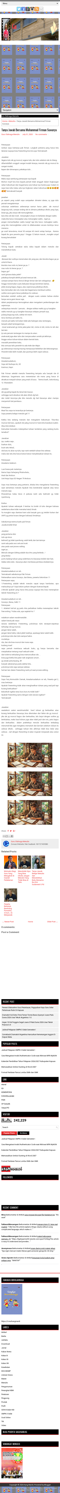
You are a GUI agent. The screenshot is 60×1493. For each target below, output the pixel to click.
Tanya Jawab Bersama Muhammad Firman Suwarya (29, 129)
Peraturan (5, 1394)
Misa (3, 1215)
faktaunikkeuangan (9, 1224)
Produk (4, 1402)
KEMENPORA (6, 1092)
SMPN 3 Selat (6, 1414)
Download (5, 1344)
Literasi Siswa (7, 1375)
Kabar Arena (6, 1352)
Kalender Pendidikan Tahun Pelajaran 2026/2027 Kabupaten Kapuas (28, 1061)
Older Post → (52, 922)
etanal (3, 1084)
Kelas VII (4, 1359)
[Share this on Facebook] (8, 831)
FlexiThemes (15, 1488)
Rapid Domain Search (35, 1490)
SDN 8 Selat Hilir (7, 1410)
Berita (3, 1336)
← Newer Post (8, 922)
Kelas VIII (5, 1363)
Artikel (4, 1332)
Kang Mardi (28, 1485)
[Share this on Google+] (14, 831)
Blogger (47, 1485)
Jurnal (3, 1348)
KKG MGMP (6, 1371)
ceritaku (4, 1340)
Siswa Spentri (7, 1258)
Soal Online (5, 1417)
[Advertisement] (30, 76)
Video (3, 1425)
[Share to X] (9, 836)
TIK (2, 1421)
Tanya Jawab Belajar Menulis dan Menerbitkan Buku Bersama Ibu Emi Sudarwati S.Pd (38, 877)
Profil (3, 1406)
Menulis (12, 121)
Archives (23, 1133)
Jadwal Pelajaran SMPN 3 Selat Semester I (19, 1030)
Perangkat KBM (7, 1390)
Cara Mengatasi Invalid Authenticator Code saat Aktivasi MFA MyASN (29, 1056)
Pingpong (5, 1398)
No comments (41, 134)
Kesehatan (5, 1367)
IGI (2, 1088)
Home (4, 121)
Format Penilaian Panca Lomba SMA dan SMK (19, 1072)
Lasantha (39, 1488)
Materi (3, 1379)
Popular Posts (9, 1133)
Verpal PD (5, 1108)
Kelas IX (4, 1356)
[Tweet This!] (10, 831)
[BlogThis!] (6, 836)
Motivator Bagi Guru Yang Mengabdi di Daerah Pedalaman (10, 875)
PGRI (3, 1100)
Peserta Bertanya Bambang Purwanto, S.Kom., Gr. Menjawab (8, 909)
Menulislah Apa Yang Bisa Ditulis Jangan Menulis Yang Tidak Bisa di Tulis (24, 876)
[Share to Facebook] (12, 836)
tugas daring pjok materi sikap (43, 1248)
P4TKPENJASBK (7, 1096)
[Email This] (4, 836)
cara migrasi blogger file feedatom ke (39, 1215)
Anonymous (6, 1248)
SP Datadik (5, 1104)
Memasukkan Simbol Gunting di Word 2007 (18, 1067)
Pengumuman (6, 1387)
